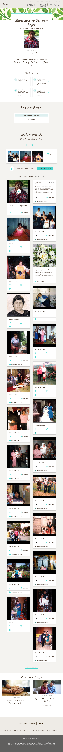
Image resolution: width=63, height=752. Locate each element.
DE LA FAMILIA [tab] (39, 176)
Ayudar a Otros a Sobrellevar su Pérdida (47, 698)
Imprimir (57, 1)
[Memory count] (26, 145)
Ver (50, 157)
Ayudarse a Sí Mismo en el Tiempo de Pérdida (16, 700)
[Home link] (6, 4)
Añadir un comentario (42, 201)
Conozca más (16, 707)
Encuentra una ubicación (37, 1)
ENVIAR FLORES (40, 281)
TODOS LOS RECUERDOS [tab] (26, 176)
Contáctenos (49, 1)
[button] (32, 5)
